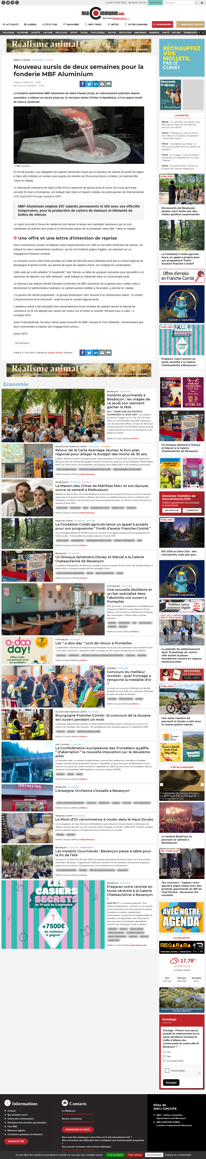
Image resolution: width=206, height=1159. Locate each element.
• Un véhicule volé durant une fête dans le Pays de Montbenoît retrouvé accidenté (181, 125)
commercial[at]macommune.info (78, 1122)
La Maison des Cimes (100, 508)
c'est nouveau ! (145, 623)
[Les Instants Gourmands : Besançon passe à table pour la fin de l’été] (27, 858)
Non (169, 1056)
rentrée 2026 (113, 940)
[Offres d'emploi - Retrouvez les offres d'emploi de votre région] (181, 282)
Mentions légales (16, 1130)
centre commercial (116, 933)
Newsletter (16, 1141)
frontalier (60, 774)
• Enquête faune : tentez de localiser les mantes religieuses (180, 167)
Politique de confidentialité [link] (178, 1155)
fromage (60, 835)
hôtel (85, 508)
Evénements (87, 847)
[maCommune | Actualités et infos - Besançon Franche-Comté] (103, 13)
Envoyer (171, 1082)
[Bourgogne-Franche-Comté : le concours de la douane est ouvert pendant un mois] (27, 722)
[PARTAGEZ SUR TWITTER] (89, 84)
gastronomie (62, 508)
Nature (91, 521)
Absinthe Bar (124, 623)
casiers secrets (136, 929)
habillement (104, 803)
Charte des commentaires (21, 1118)
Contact (12, 1111)
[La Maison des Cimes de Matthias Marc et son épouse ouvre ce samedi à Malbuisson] (27, 493)
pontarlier (142, 655)
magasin (115, 803)
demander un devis (78, 1129)
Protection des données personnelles (27, 1122)
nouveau (123, 627)
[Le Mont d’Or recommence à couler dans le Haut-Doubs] (27, 826)
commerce (61, 655)
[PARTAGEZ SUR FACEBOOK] (83, 84)
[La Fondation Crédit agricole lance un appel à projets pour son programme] (27, 531)
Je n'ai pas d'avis (175, 1061)
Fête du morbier (125, 699)
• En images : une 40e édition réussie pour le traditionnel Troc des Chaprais (180, 158)
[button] (196, 2)
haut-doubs (75, 508)
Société (86, 482)
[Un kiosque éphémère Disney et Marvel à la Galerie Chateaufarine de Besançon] (27, 564)
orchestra (127, 803)
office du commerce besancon (102, 870)
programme (122, 870)
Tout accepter (115, 1154)
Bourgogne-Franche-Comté (71, 446)
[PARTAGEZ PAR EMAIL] (102, 84)
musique (82, 870)
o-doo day (130, 655)
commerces (73, 655)
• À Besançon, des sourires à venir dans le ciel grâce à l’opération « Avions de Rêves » (180, 136)
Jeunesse (106, 446)
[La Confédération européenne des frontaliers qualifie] (27, 755)
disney (90, 573)
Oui (168, 1052)
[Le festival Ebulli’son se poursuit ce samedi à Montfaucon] (181, 817)
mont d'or (71, 835)
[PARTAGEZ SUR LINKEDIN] (96, 84)
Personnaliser (154, 1154)
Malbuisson (61, 482)
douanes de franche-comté (89, 731)
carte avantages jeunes (66, 469)
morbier (139, 699)
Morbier (111, 668)
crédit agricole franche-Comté (99, 540)
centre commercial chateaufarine (70, 573)
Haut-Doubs (62, 744)
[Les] (27, 650)
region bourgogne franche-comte (127, 469)
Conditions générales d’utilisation (25, 1134)
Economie (38, 60)
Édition (107, 18)
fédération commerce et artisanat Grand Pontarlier (102, 655)
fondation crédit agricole (124, 540)
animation (112, 929)
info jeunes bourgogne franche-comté (94, 469)
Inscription (172, 510)
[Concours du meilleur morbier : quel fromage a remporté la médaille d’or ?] (53, 679)
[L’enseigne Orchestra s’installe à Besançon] (27, 798)
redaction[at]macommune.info (77, 1114)
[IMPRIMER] (109, 84)
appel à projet (62, 540)
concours (112, 699)
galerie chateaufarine (105, 573)
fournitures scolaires (135, 933)
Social (49, 60)
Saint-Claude (22, 60)
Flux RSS (12, 1126)
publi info (133, 936)
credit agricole (77, 540)
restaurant (131, 508)
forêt (139, 540)
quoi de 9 (144, 936)
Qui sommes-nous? (18, 1115)
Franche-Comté (64, 521)
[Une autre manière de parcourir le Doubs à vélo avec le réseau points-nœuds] (181, 699)
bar (134, 623)
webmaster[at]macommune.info (78, 1150)
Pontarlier (113, 586)
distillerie (112, 627)
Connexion (192, 510)
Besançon (112, 391)
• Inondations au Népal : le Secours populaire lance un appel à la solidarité (181, 147)
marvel (120, 573)
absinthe (112, 623)
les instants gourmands (66, 870)
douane (71, 731)
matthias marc (118, 508)
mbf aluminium (22, 343)
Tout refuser (135, 1154)
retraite (70, 774)
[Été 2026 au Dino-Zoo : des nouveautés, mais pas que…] (181, 532)
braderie (123, 929)
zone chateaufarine (142, 803)
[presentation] (161, 784)
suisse (79, 774)
